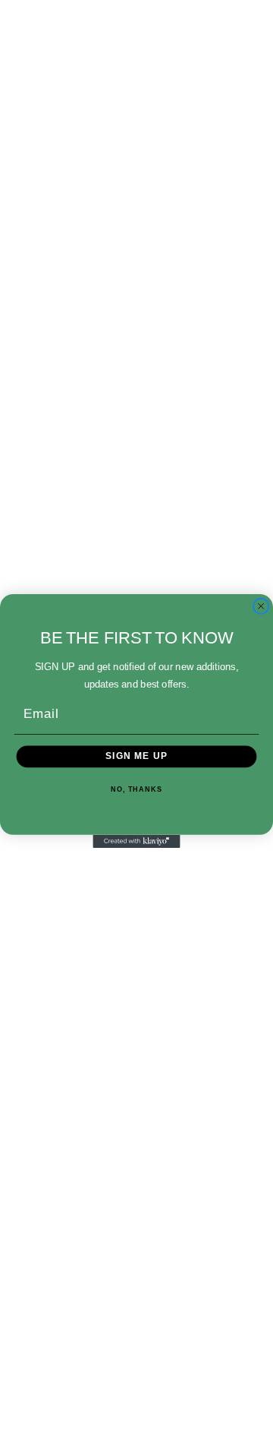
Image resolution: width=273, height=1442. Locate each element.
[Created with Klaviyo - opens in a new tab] (136, 841)
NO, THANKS (136, 789)
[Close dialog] (261, 605)
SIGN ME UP (136, 756)
